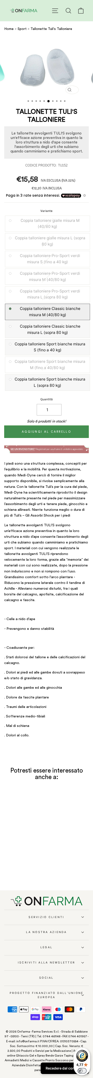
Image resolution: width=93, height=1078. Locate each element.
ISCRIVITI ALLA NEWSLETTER (46, 962)
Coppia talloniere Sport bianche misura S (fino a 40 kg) (50, 347)
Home (9, 29)
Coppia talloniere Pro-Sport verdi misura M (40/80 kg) (50, 276)
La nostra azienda (46, 932)
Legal (46, 947)
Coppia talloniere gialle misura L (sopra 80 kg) (50, 241)
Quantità (46, 399)
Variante (46, 211)
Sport (23, 29)
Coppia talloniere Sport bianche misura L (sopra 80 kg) (50, 382)
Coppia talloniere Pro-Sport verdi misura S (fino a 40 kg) (50, 258)
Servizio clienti (46, 917)
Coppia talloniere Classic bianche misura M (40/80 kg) (50, 311)
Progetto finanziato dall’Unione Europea (47, 995)
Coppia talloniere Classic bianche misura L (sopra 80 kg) (50, 329)
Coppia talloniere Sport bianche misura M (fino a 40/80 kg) (50, 364)
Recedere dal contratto (65, 1068)
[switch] (82, 1071)
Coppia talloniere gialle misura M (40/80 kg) (50, 223)
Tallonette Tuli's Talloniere (51, 29)
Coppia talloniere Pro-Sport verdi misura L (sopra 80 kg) (50, 294)
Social (46, 977)
